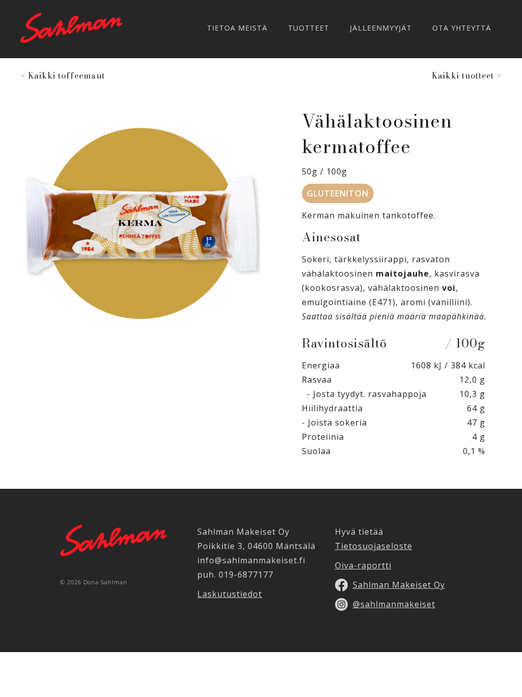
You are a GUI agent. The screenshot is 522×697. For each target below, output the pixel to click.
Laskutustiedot (229, 594)
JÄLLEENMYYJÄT (381, 28)
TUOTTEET (308, 28)
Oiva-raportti (363, 565)
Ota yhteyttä (461, 28)
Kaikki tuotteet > (467, 75)
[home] (71, 28)
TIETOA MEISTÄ (237, 28)
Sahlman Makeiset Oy (399, 584)
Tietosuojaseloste (373, 546)
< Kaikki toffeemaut (62, 75)
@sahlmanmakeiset (394, 604)
